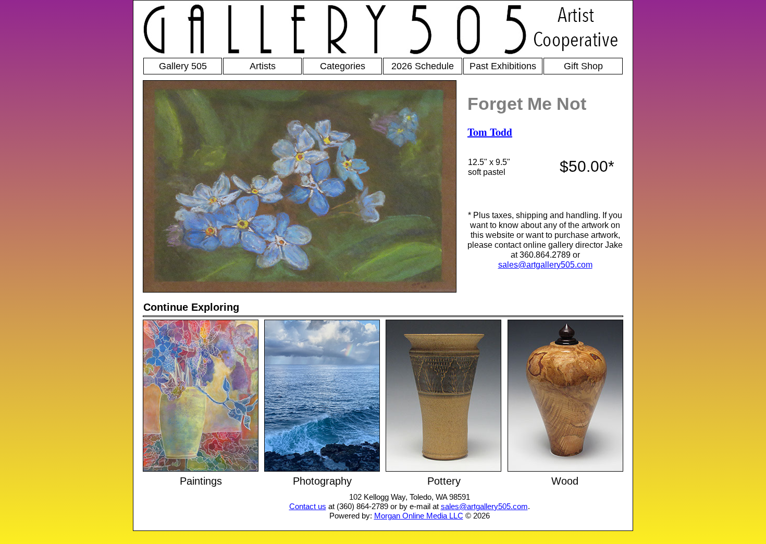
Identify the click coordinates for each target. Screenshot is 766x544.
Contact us (307, 506)
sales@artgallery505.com (545, 264)
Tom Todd (489, 132)
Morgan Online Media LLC (418, 515)
